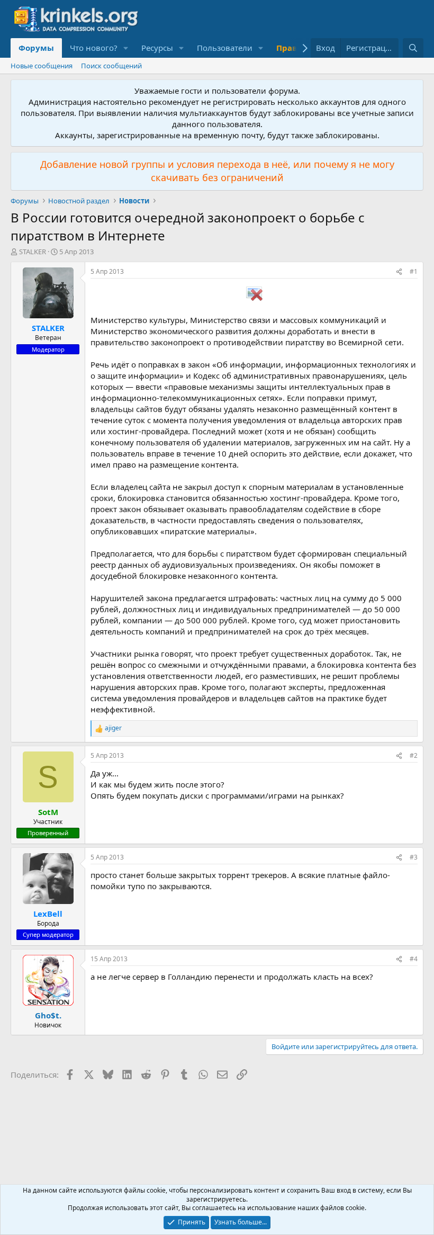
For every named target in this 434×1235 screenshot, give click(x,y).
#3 (414, 857)
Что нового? (93, 47)
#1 (414, 271)
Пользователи (224, 47)
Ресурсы (157, 47)
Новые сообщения (42, 65)
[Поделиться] (399, 272)
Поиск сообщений (111, 65)
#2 (414, 755)
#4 (414, 958)
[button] (126, 48)
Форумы (36, 47)
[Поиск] (413, 48)
